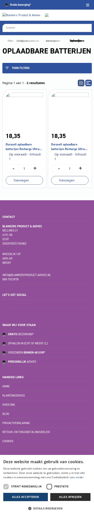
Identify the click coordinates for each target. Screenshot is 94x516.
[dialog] (47, 485)
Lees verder (77, 477)
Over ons (8, 405)
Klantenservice (13, 395)
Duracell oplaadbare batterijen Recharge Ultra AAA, (22, 146)
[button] (47, 508)
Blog (5, 414)
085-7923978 (10, 279)
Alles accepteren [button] (25, 497)
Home (6, 386)
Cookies (8, 441)
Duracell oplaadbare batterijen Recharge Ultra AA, (68, 146)
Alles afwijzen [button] (70, 497)
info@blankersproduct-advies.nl (26, 275)
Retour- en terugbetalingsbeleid (26, 432)
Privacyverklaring (16, 423)
